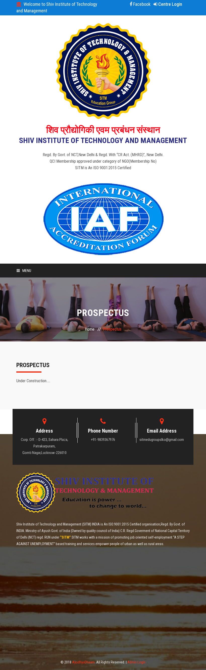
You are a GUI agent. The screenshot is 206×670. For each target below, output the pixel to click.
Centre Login (169, 4)
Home (89, 329)
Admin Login (136, 662)
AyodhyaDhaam (83, 662)
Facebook (141, 4)
